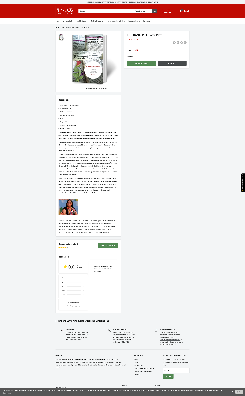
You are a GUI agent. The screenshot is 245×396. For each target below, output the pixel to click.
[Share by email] (185, 42)
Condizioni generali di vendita (144, 368)
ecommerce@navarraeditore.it (170, 339)
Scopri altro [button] (7, 393)
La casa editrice (68, 21)
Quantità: (130, 56)
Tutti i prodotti (65, 27)
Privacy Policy (138, 365)
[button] (73, 278)
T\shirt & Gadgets (97, 21)
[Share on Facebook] (174, 42)
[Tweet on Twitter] (181, 42)
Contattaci (146, 21)
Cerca (136, 359)
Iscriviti (168, 376)
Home (57, 21)
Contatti (137, 374)
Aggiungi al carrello (141, 63)
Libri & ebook (81, 21)
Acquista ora (172, 63)
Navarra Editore (132, 39)
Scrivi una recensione (108, 245)
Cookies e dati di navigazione (143, 371)
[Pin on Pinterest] (178, 42)
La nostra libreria (134, 21)
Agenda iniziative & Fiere (116, 21)
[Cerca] (154, 11)
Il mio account (166, 12)
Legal (136, 362)
